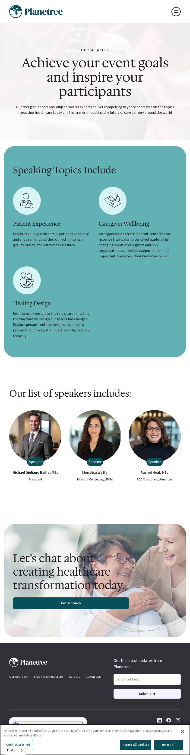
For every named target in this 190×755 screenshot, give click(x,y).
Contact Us (93, 676)
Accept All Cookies (136, 745)
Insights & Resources (48, 676)
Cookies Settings (18, 745)
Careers (74, 676)
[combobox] (15, 750)
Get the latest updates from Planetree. (138, 664)
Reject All (168, 745)
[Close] (182, 731)
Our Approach (18, 676)
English (11, 750)
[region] (95, 739)
